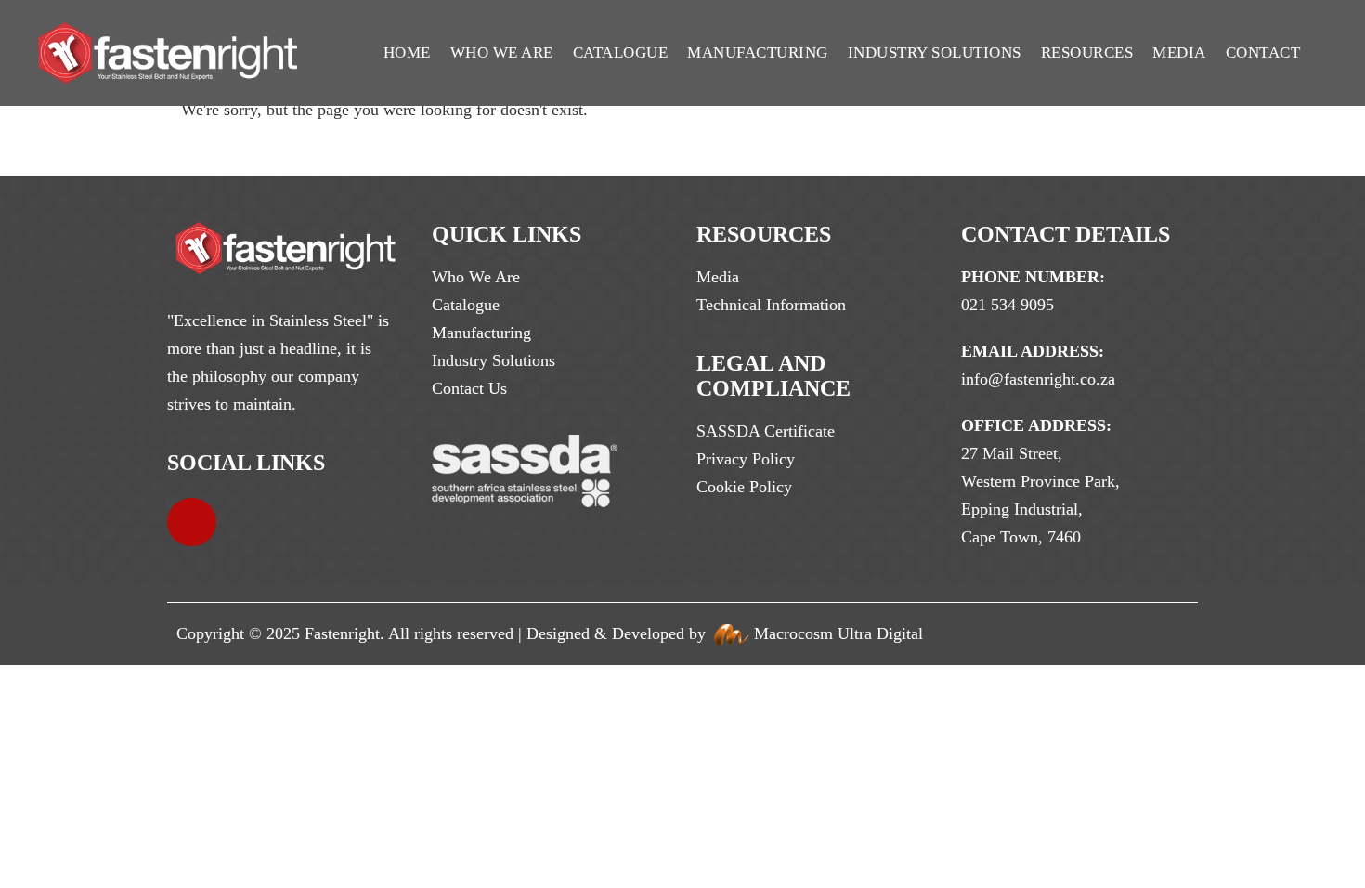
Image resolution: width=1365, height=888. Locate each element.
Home (407, 52)
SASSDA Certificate (765, 431)
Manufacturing (757, 52)
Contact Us (469, 388)
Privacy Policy (745, 459)
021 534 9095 (1007, 304)
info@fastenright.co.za (1038, 379)
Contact (1263, 52)
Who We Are (501, 52)
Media (1179, 52)
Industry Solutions (934, 52)
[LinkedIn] (191, 522)
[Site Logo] (167, 53)
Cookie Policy (744, 486)
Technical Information (771, 304)
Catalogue (621, 52)
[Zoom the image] (285, 236)
